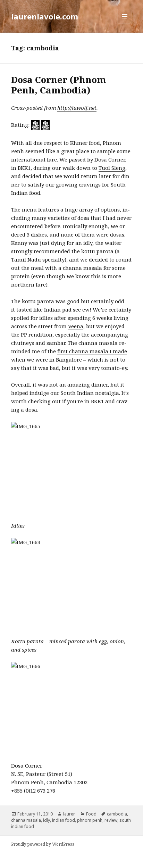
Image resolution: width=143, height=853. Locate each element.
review (110, 820)
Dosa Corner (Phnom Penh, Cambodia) (58, 84)
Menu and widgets (125, 23)
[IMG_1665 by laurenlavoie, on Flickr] (71, 467)
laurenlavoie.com (44, 16)
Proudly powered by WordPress (42, 844)
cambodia (117, 814)
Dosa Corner (109, 159)
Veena (75, 326)
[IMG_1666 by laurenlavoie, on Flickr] (71, 707)
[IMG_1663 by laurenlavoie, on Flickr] (71, 583)
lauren (69, 814)
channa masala (26, 820)
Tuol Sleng (112, 167)
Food (91, 814)
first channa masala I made (92, 351)
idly (46, 820)
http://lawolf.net (76, 107)
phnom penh (89, 820)
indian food (63, 820)
